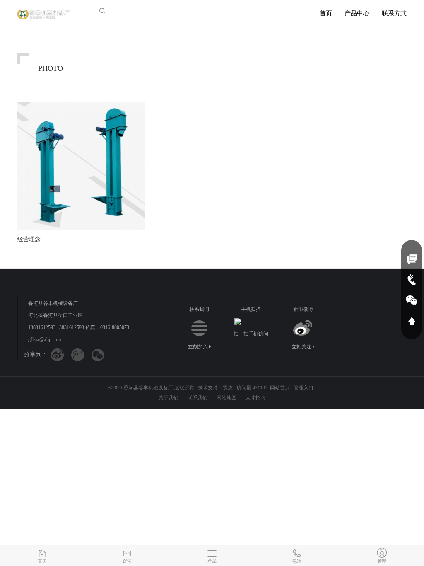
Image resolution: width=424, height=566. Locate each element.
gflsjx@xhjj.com (44, 339)
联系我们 (197, 398)
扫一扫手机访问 (251, 334)
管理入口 (303, 388)
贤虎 (228, 388)
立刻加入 (198, 347)
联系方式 (394, 13)
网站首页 (280, 388)
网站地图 (226, 398)
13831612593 (41, 327)
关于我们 (168, 398)
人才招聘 (255, 398)
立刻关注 (302, 347)
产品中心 (356, 13)
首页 (326, 13)
